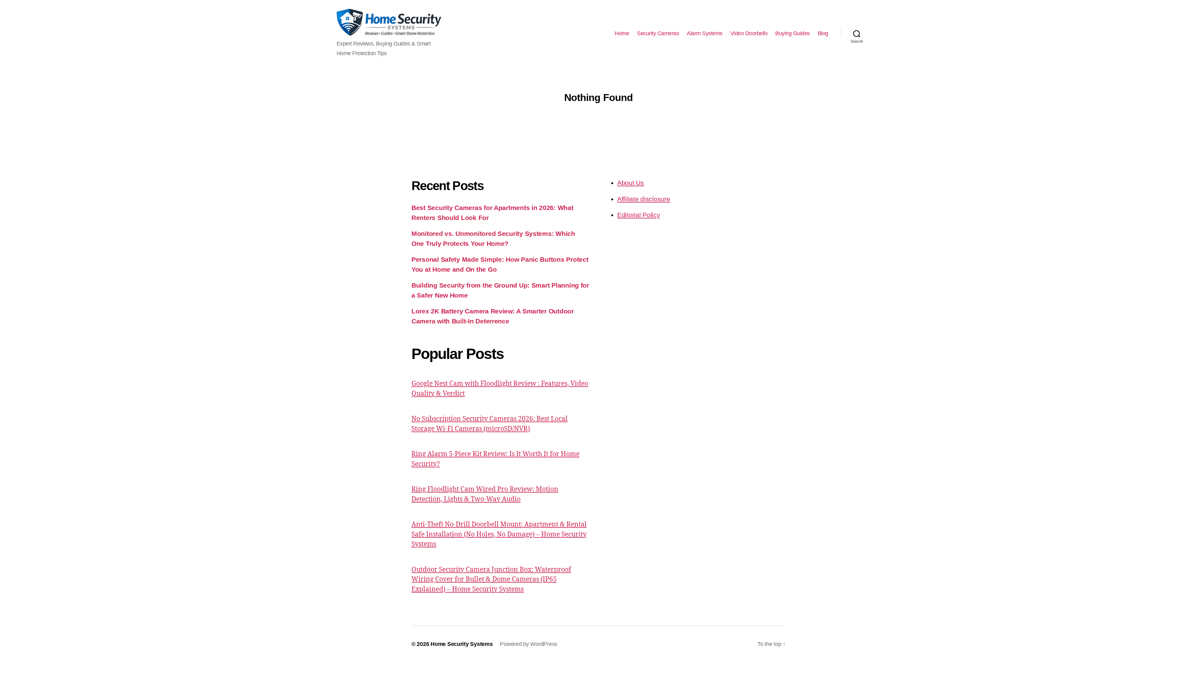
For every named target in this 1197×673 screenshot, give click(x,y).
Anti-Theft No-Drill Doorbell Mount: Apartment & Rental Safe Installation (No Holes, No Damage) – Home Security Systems (499, 534)
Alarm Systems (705, 33)
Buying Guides (792, 33)
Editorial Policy (638, 214)
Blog (823, 33)
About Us (630, 182)
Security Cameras (658, 33)
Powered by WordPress (528, 644)
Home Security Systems (461, 644)
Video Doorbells (749, 33)
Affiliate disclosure (643, 199)
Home (622, 33)
